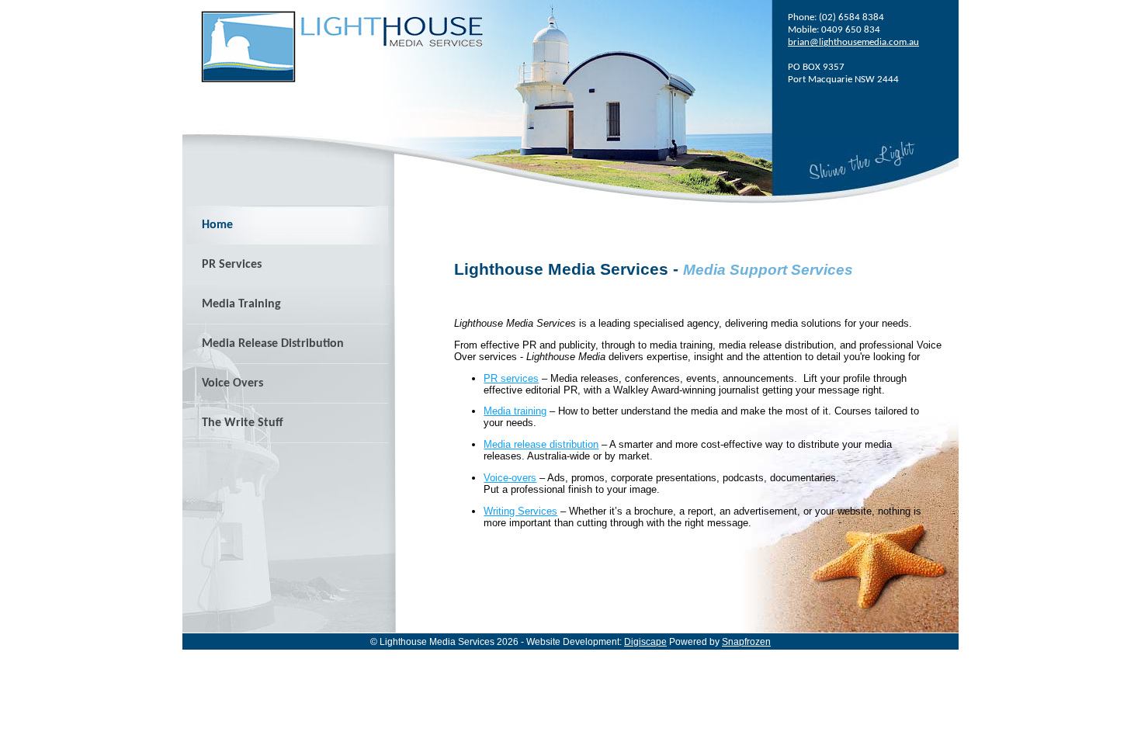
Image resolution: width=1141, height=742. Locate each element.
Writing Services (520, 511)
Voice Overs (232, 383)
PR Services (232, 264)
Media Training (241, 304)
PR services (511, 378)
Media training (515, 411)
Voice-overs (510, 478)
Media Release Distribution (273, 344)
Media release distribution (541, 444)
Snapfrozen (746, 641)
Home (217, 225)
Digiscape (645, 641)
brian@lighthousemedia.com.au (853, 42)
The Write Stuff (242, 423)
